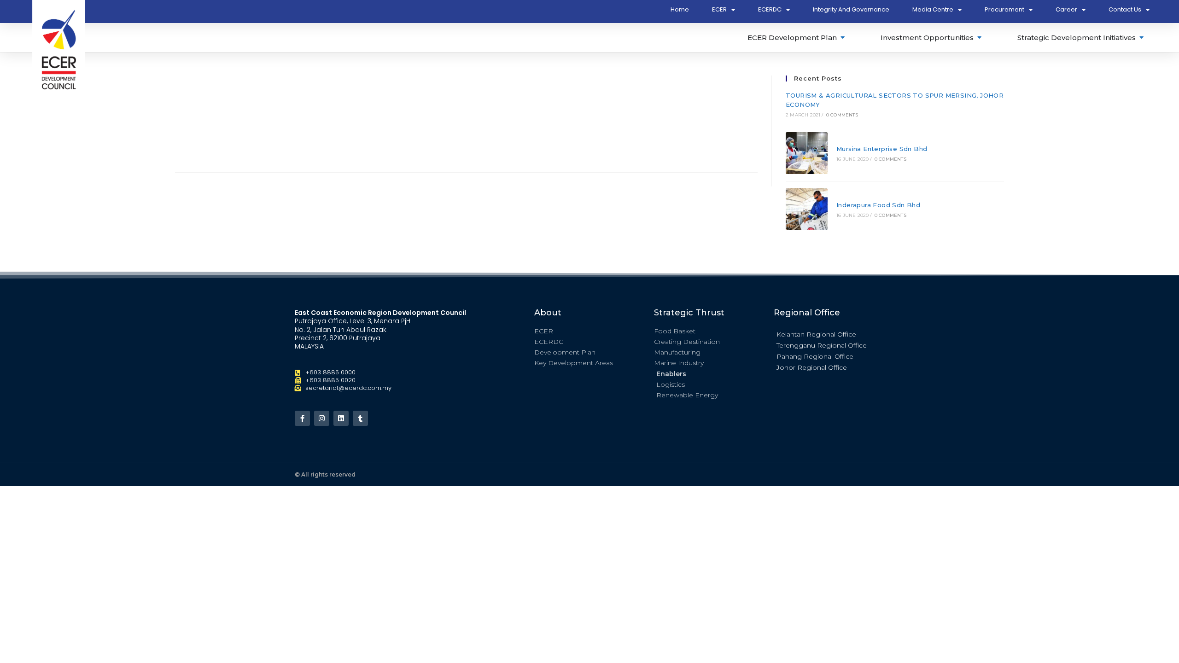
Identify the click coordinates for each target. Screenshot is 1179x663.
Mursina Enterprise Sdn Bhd (881, 148)
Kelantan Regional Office (816, 334)
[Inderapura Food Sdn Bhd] (807, 209)
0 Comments (842, 115)
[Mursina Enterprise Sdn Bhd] (807, 153)
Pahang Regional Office (814, 356)
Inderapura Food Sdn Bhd (878, 205)
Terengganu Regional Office (821, 345)
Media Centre (932, 9)
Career (1066, 9)
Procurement (1004, 9)
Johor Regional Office (811, 367)
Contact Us (1125, 9)
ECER (719, 9)
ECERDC (770, 9)
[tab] (797, 37)
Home (680, 9)
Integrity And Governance (851, 9)
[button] (828, 334)
